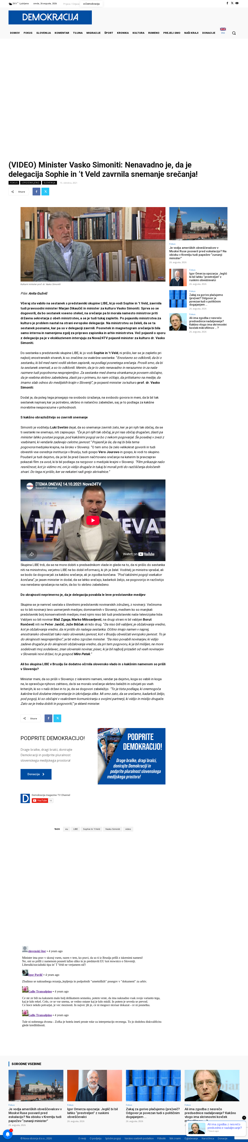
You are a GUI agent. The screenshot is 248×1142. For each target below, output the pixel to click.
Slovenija (49, 182)
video (128, 829)
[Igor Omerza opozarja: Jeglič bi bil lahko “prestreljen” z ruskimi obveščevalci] (178, 277)
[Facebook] (227, 3)
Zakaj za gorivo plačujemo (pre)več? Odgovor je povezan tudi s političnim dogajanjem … (206, 299)
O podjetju (96, 1138)
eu (66, 829)
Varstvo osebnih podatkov (139, 1138)
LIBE (75, 829)
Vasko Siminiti (112, 829)
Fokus (14, 182)
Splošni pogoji (113, 1138)
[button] (233, 33)
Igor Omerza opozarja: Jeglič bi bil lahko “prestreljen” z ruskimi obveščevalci (208, 277)
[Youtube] (237, 3)
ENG (223, 33)
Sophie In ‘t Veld (91, 829)
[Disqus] (93, 888)
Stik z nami (175, 1138)
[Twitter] (232, 3)
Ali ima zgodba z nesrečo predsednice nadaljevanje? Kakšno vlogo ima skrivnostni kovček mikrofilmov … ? (208, 322)
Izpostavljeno (31, 182)
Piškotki (161, 1138)
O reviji (82, 1138)
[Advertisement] (124, 77)
